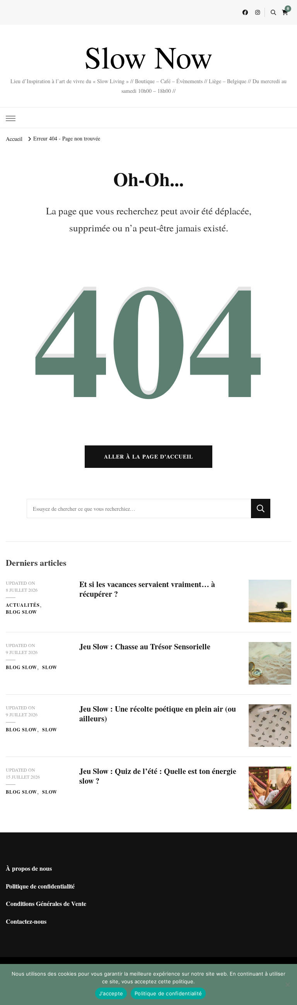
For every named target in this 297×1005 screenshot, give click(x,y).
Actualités (23, 605)
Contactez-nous (26, 921)
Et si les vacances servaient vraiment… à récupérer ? (147, 589)
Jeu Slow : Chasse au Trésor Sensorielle (144, 646)
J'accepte (111, 993)
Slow (49, 667)
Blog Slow (21, 612)
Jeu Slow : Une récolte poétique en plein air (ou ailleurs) (157, 713)
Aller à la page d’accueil (148, 456)
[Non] (287, 984)
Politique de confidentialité (40, 886)
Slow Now (148, 56)
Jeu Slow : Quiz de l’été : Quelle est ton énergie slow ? (157, 775)
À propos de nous (29, 868)
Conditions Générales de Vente (46, 903)
